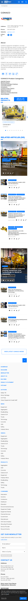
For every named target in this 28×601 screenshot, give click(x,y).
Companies (4, 6)
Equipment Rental (6, 511)
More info (3, 598)
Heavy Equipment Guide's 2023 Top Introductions (16, 183)
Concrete (5, 159)
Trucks (2, 417)
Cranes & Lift (4, 414)
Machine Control (6, 90)
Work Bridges (5, 94)
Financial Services (5, 514)
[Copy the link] (16, 73)
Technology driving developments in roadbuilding (17, 320)
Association (4, 494)
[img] (4, 182)
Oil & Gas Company (6, 521)
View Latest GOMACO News (14, 351)
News (2, 404)
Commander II (6, 124)
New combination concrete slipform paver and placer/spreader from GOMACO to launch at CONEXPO (17, 232)
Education (3, 504)
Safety (2, 426)
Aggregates (4, 409)
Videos (3, 433)
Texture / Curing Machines (9, 92)
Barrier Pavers (5, 82)
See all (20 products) (20, 99)
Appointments (21, 211)
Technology (4, 419)
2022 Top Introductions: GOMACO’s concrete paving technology (15, 291)
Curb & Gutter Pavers (7, 88)
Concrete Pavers (6, 85)
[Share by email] (3, 73)
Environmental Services (7, 506)
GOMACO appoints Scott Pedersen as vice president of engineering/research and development (16, 215)
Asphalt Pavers (5, 81)
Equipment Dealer (6, 509)
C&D (2, 424)
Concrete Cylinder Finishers (9, 84)
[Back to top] (24, 360)
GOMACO (5, 126)
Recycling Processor (6, 524)
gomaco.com (11, 32)
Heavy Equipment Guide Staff (9, 400)
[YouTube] (11, 35)
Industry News (12, 159)
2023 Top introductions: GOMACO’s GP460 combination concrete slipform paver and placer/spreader (17, 198)
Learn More (4, 539)
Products (4, 462)
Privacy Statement (7, 382)
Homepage (4, 366)
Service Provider (5, 526)
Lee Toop (3, 397)
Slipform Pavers (6, 91)
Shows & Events (6, 160)
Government (4, 516)
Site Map (3, 385)
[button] (27, 117)
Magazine (4, 369)
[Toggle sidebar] (2, 2)
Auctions (3, 497)
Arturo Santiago (5, 395)
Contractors (4, 499)
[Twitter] (8, 35)
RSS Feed (3, 379)
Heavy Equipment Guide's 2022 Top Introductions (16, 306)
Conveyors (4, 87)
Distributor (4, 501)
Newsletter (5, 373)
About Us (4, 376)
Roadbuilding (12, 194)
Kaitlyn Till (3, 392)
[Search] (26, 2)
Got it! (23, 598)
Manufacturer (4, 519)
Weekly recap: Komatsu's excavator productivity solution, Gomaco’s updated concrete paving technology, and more (17, 335)
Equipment (4, 407)
